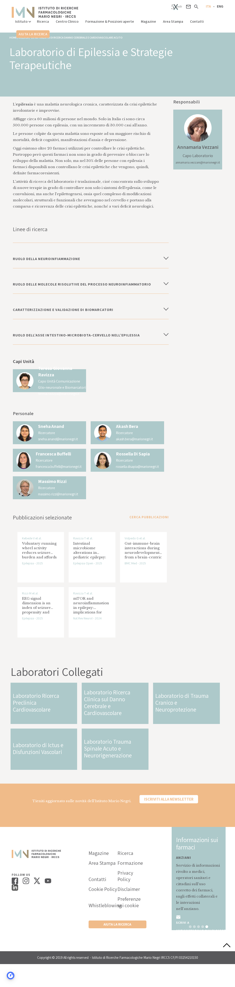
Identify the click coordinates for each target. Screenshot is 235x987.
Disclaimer (129, 889)
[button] (23, 20)
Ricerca (43, 21)
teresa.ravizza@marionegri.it (58, 393)
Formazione (130, 863)
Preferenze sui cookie (129, 902)
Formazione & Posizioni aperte (109, 21)
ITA (208, 6)
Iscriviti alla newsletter (168, 799)
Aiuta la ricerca (33, 34)
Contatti (197, 21)
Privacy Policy (125, 876)
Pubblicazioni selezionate (42, 517)
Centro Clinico (67, 21)
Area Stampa (173, 21)
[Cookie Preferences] (10, 975)
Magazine (148, 21)
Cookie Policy (103, 889)
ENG (220, 6)
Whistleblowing (103, 905)
